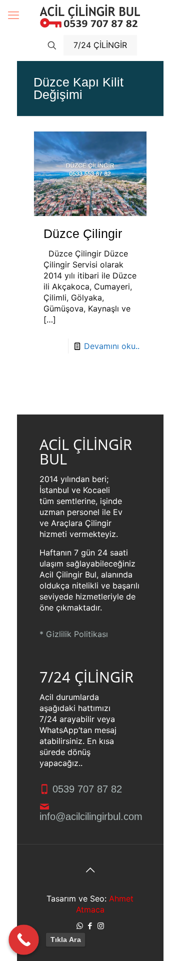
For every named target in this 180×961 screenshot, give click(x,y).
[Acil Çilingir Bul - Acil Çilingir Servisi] (90, 15)
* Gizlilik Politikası (74, 634)
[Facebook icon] (90, 925)
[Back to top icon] (90, 870)
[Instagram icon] (100, 925)
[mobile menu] (13, 15)
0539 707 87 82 (86, 789)
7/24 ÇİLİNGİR (100, 45)
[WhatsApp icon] (80, 925)
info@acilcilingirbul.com (91, 816)
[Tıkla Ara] (23, 939)
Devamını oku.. (112, 346)
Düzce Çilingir (83, 233)
